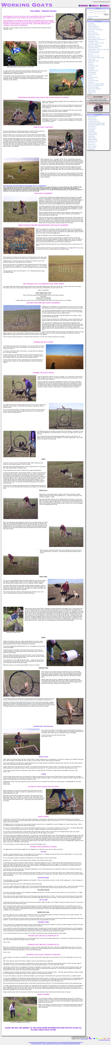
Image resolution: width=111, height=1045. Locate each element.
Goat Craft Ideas (92, 74)
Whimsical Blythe (92, 119)
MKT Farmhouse (92, 126)
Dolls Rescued (91, 118)
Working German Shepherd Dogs (96, 123)
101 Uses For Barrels (93, 87)
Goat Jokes (91, 82)
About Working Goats (93, 26)
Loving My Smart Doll (93, 121)
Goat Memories (92, 72)
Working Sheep (92, 92)
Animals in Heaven (93, 77)
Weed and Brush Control (94, 38)
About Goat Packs (92, 33)
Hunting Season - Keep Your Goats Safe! (98, 49)
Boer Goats (91, 62)
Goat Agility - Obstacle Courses (96, 43)
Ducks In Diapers (92, 146)
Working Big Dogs (92, 139)
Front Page (91, 23)
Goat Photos (91, 69)
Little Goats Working (93, 47)
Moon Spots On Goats (93, 56)
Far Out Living (91, 128)
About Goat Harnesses (94, 28)
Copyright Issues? (84, 1038)
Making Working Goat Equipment (96, 39)
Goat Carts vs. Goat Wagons (95, 29)
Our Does (90, 54)
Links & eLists (91, 90)
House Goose (91, 144)
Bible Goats (91, 79)
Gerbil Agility (91, 131)
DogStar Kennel (92, 137)
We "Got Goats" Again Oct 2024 (96, 57)
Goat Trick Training (93, 44)
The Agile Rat (91, 129)
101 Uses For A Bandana (94, 88)
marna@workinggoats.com (104, 1039)
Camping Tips (91, 36)
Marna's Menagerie (93, 116)
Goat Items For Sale (93, 65)
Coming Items (91, 67)
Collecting (90, 64)
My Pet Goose (91, 142)
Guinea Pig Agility (92, 133)
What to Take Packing (93, 34)
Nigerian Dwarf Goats (93, 61)
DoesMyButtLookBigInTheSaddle (96, 124)
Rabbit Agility (91, 136)
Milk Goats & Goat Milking (94, 46)
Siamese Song (92, 147)
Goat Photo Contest (93, 70)
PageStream (91, 149)
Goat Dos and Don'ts (93, 80)
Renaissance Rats (92, 141)
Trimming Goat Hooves (94, 51)
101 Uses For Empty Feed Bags (96, 84)
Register (90, 18)
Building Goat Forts (93, 41)
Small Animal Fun (92, 134)
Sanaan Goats (91, 59)
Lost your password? (93, 16)
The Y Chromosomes (93, 52)
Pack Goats (91, 31)
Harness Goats (92, 24)
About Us (90, 75)
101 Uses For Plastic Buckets (95, 85)
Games (90, 93)
